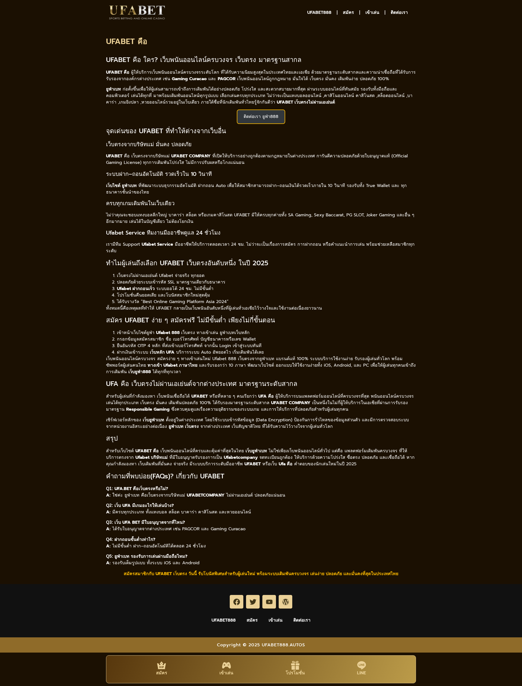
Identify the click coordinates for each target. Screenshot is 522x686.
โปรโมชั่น (295, 673)
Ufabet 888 (224, 359)
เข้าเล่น (372, 12)
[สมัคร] (161, 665)
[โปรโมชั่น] (295, 665)
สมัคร (348, 12)
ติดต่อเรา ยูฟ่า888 (261, 116)
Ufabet (166, 275)
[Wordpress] (285, 602)
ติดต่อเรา (399, 12)
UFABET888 (319, 12)
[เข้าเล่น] (226, 665)
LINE (361, 673)
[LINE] (361, 665)
